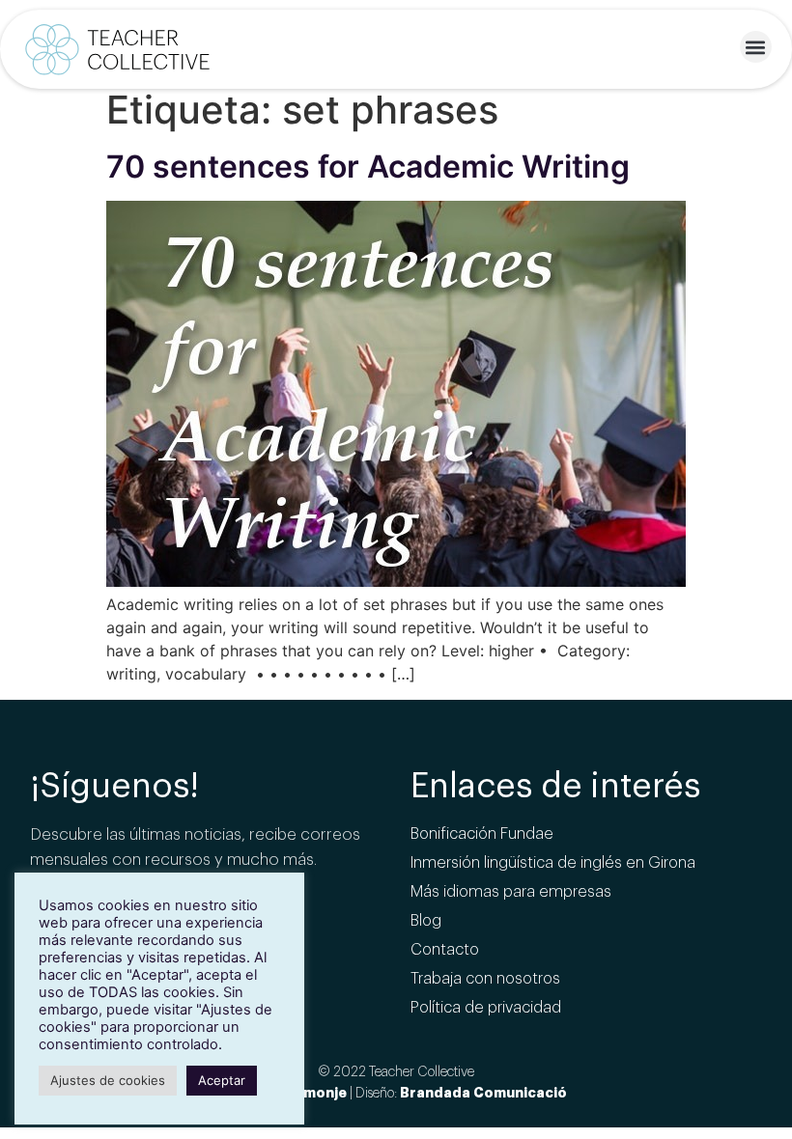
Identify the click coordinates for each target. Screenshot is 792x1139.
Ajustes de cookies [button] (107, 1080)
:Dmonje (318, 1092)
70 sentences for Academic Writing (368, 166)
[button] (756, 47)
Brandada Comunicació (483, 1092)
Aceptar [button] (221, 1080)
